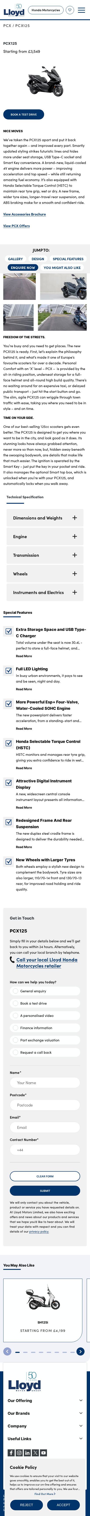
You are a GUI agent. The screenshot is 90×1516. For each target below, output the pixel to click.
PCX (7, 25)
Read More (24, 655)
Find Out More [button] (44, 1494)
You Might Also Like (62, 267)
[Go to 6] (57, 1352)
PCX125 (22, 25)
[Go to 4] (41, 1352)
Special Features (68, 258)
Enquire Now (23, 267)
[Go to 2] (25, 1352)
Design (38, 258)
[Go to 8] (72, 1352)
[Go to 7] (64, 1352)
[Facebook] (11, 1455)
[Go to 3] (33, 1352)
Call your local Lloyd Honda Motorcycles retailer (47, 962)
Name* (15, 1072)
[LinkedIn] (27, 1455)
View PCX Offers (16, 225)
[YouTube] (43, 1455)
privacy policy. (39, 1231)
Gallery (15, 258)
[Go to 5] (49, 1352)
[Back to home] (14, 10)
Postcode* (18, 1094)
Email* (15, 1117)
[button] (26, 1505)
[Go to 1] (17, 1352)
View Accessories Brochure (24, 214)
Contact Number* (24, 1139)
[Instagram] (19, 1455)
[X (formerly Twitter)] (35, 1455)
